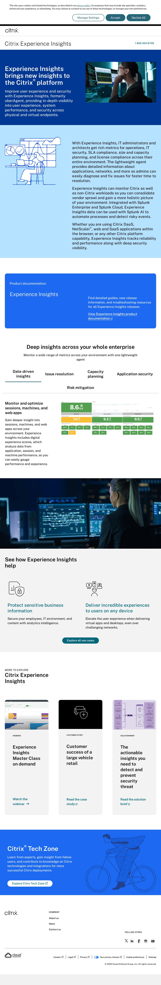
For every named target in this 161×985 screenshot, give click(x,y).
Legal (70, 957)
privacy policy (83, 5)
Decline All (138, 17)
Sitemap (152, 957)
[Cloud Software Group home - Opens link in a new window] (13, 957)
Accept (115, 17)
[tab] (23, 374)
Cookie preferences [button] (135, 957)
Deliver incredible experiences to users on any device (118, 607)
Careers (57, 957)
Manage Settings (88, 17)
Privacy (83, 957)
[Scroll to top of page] (152, 976)
